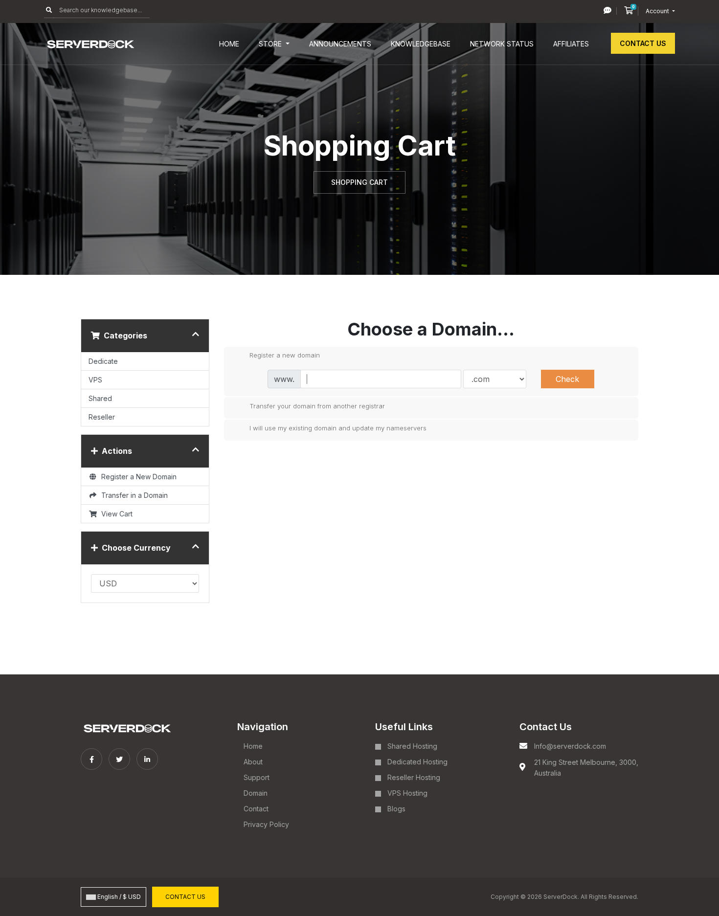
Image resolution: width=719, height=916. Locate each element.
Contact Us (643, 43)
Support (257, 777)
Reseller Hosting (413, 777)
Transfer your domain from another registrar (317, 405)
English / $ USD (118, 896)
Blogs (396, 808)
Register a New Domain (137, 476)
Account (658, 11)
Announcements (340, 44)
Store (271, 44)
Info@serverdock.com (570, 746)
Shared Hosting (412, 746)
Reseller (102, 417)
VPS (95, 380)
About (253, 762)
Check (567, 379)
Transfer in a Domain (132, 495)
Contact (256, 808)
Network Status (502, 44)
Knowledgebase (420, 44)
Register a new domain (284, 355)
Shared (100, 398)
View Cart (115, 514)
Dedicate (103, 361)
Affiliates (571, 44)
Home (229, 44)
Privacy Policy (266, 824)
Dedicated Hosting (417, 762)
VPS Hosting (407, 793)
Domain (256, 793)
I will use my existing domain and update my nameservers (338, 428)
